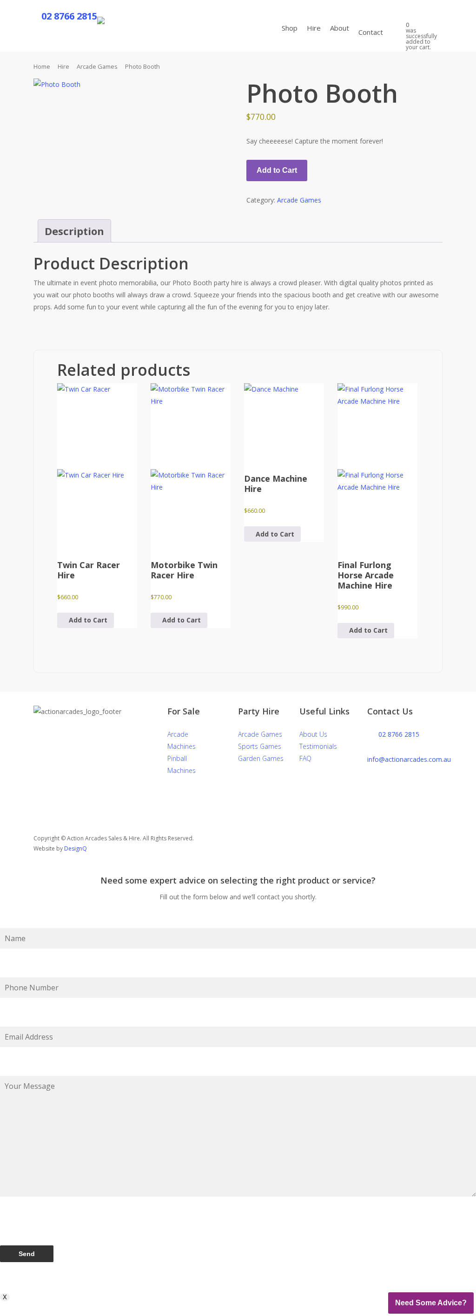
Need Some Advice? (431, 1303)
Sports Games (259, 746)
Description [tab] (74, 231)
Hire (63, 66)
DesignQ (75, 848)
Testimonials (318, 746)
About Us (313, 734)
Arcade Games (97, 66)
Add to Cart (277, 170)
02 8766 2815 (398, 734)
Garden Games (261, 758)
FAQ (305, 758)
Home (41, 66)
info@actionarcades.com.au (409, 759)
